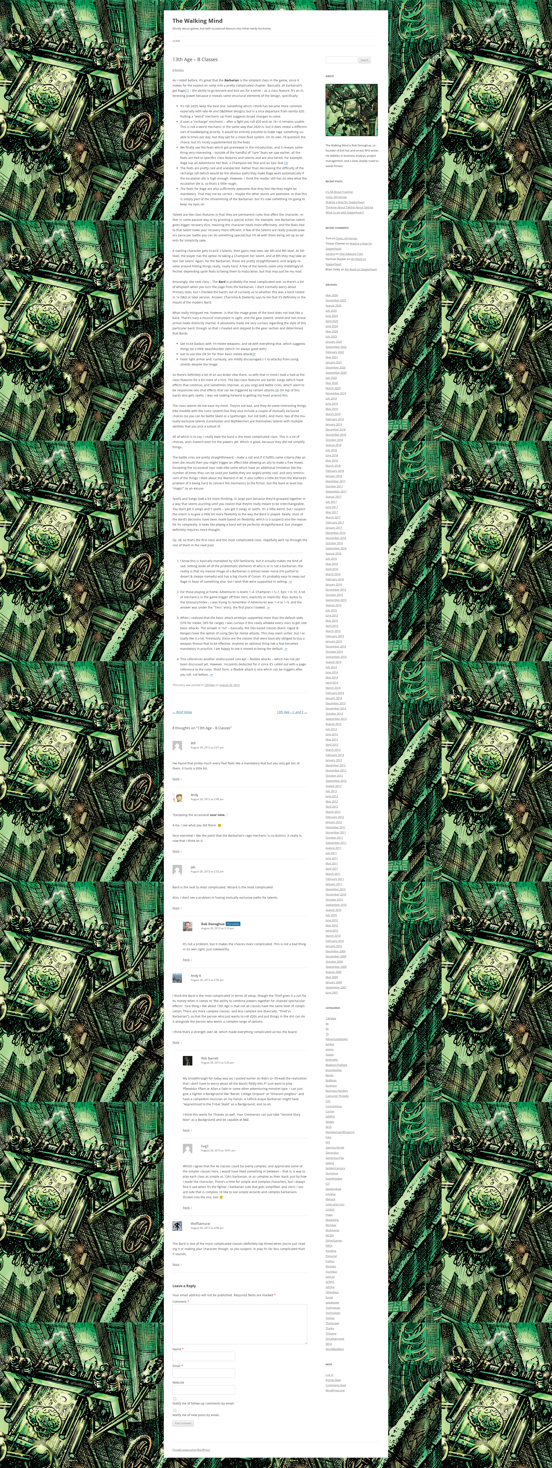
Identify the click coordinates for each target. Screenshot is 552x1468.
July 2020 (331, 378)
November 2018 (336, 435)
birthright (332, 1060)
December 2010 (335, 889)
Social (329, 1297)
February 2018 (335, 471)
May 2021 (332, 357)
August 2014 (333, 662)
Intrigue (331, 1194)
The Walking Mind (197, 21)
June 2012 (332, 796)
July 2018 (331, 450)
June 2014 (332, 672)
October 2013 (334, 713)
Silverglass (332, 1292)
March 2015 (333, 631)
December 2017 (335, 481)
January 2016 (334, 584)
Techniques (333, 1308)
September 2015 (336, 600)
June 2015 (332, 615)
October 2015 (334, 595)
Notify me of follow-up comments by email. (203, 1403)
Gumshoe (332, 1173)
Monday (331, 1225)
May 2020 (332, 383)
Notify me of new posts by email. (196, 1415)
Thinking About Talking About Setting (349, 207)
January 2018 (334, 476)
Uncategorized (335, 1339)
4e (327, 1023)
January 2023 (334, 342)
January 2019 (334, 424)
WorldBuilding (335, 1349)
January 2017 (334, 528)
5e (327, 1029)
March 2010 (333, 936)
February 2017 (335, 522)
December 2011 (335, 827)
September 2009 (336, 967)
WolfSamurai (200, 1223)
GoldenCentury (335, 1168)
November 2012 (336, 770)
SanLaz (330, 1277)
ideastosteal (333, 1189)
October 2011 (334, 837)
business (331, 1085)
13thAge (209, 685)
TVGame (331, 1333)
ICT (328, 1184)
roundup (331, 1271)
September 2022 (336, 347)
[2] (286, 163)
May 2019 (332, 409)
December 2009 (335, 951)
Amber (330, 1044)
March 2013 (333, 750)
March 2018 (333, 466)
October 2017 (334, 486)
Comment (180, 1301)
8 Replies (178, 70)
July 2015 (331, 610)
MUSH (330, 1235)
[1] (187, 90)
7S (327, 1034)
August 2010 (333, 910)
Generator (332, 1153)
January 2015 (334, 641)
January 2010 (334, 946)
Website (178, 1382)
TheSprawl (332, 1323)
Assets (330, 1054)
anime (330, 1049)
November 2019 (336, 393)
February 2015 (335, 636)
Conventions (334, 1106)
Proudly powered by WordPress (191, 1450)
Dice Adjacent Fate (351, 254)
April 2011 (332, 868)
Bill (193, 743)
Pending (331, 1251)
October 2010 (334, 899)
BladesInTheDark (336, 1065)
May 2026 (332, 295)
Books (330, 1075)
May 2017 (332, 512)
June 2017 (332, 507)
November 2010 (336, 894)
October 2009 (334, 961)
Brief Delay (182, 712)
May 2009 (332, 977)
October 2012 (334, 775)
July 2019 (331, 398)
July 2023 (331, 336)
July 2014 (331, 667)
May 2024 (332, 331)
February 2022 (335, 352)
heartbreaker (334, 1178)
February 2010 (335, 941)
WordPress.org (335, 1390)
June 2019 (332, 404)
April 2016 (332, 569)
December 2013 (335, 703)
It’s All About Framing (339, 192)
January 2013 (334, 760)
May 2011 (332, 863)
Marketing (332, 1220)
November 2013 (336, 708)
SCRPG (330, 1282)
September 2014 (336, 657)
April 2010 (332, 930)
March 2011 (333, 874)
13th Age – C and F (292, 712)
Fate (328, 1137)
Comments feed (336, 1385)
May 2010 (332, 925)
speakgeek (332, 1302)
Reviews (331, 1266)
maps (329, 1215)
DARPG (330, 1116)
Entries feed (333, 1380)
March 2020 (333, 388)
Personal (331, 1256)
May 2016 (332, 564)
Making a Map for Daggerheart (345, 202)
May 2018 (332, 460)
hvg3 (205, 1146)
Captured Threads (337, 1096)
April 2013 (332, 744)
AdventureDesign (337, 1039)
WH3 (329, 1344)
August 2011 (333, 848)
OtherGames (334, 1240)
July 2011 (331, 853)
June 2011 (332, 858)
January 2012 (334, 822)
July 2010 (331, 915)
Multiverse (332, 1230)
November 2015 (336, 590)
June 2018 (332, 455)
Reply (176, 779)
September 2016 (336, 548)
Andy (194, 795)
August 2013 (333, 724)
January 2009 (334, 982)
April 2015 (332, 626)
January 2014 (334, 698)
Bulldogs (331, 1080)
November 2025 (336, 300)
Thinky (330, 1328)
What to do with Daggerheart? (345, 212)
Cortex (330, 1111)
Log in (329, 1375)
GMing (330, 1163)
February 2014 (335, 693)
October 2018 (334, 440)
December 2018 (335, 429)
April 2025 (332, 321)
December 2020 (335, 367)
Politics (330, 1261)
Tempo (330, 1318)
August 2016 (333, 553)
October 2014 (334, 651)
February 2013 (335, 755)
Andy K (196, 975)
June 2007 (332, 992)
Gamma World (335, 1147)
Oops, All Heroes (336, 197)
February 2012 (335, 817)
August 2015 (333, 605)
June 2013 (332, 734)
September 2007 (336, 987)
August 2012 (333, 786)
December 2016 (335, 533)
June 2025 (332, 316)
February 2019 (335, 419)
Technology (333, 1313)
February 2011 (335, 879)
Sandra (330, 254)
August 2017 (333, 497)
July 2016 (331, 559)
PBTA (329, 1246)
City (328, 1101)
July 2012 (331, 791)
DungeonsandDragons (340, 1132)
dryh (329, 1127)
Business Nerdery (337, 1091)
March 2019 (333, 414)
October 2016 (334, 543)
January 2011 (334, 884)
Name (178, 1349)
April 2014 (332, 682)
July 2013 (331, 729)
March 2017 (333, 517)
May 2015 (332, 621)
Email (177, 1366)
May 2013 (332, 739)
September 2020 (336, 373)
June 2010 (332, 920)
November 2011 (336, 832)
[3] (254, 354)
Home (176, 41)
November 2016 (336, 538)
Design (330, 1122)
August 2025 (333, 305)
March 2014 (333, 688)
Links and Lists (335, 1204)
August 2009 (333, 972)
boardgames (334, 1070)
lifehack (330, 1199)
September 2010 (336, 905)
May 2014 (332, 677)
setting (330, 1287)
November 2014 (336, 646)
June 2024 (332, 326)
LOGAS (330, 1209)
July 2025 (331, 311)
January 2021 (334, 362)
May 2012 (332, 801)
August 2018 (333, 445)
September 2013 (336, 719)
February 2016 (335, 579)
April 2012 (332, 806)
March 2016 (333, 574)
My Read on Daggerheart (361, 269)
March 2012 (333, 812)
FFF (328, 1142)
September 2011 (336, 843)
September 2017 (336, 491)
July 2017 (331, 502)
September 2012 (336, 781)
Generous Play (335, 1158)
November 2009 (336, 956)
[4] (277, 390)
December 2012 (335, 765)
